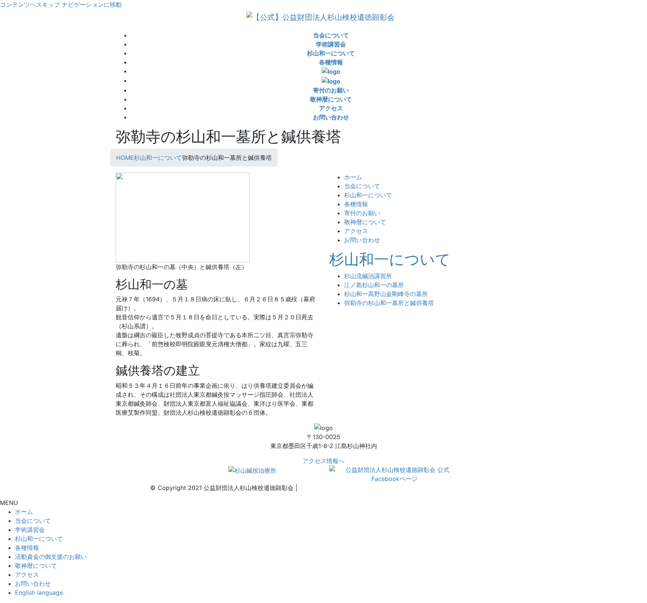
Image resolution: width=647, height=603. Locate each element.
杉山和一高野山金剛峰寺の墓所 (386, 294)
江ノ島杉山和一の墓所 (374, 285)
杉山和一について (368, 195)
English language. (39, 592)
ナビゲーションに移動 (92, 4)
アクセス (356, 231)
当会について (362, 186)
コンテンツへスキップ (30, 4)
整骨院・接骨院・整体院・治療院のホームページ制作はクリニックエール (398, 487)
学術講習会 (30, 529)
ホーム (353, 177)
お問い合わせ (362, 240)
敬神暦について (365, 222)
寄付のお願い (362, 213)
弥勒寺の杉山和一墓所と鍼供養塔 (389, 303)
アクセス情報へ (323, 461)
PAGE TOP (626, 578)
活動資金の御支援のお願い (51, 556)
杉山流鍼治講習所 (368, 276)
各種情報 (356, 204)
